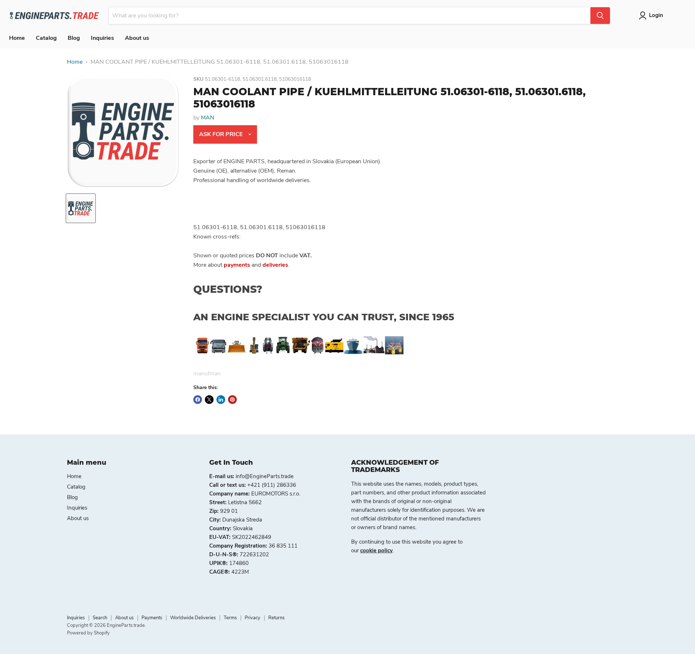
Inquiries (102, 38)
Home (17, 38)
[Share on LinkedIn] (220, 399)
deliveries (275, 265)
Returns (276, 618)
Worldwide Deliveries (193, 618)
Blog (74, 38)
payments (237, 265)
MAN (207, 118)
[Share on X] (209, 399)
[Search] (600, 15)
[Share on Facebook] (197, 399)
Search (100, 618)
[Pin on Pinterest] (232, 399)
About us (137, 38)
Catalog (46, 38)
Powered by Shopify (88, 633)
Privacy (252, 618)
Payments (152, 618)
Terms (230, 618)
